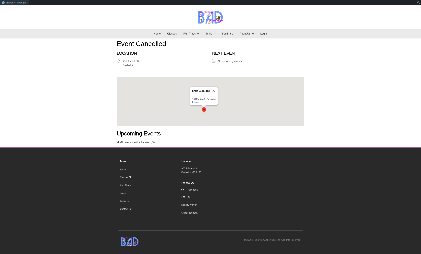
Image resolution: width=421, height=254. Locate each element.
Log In (264, 33)
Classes (172, 33)
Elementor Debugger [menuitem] (16, 2)
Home (157, 33)
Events (195, 102)
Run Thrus (125, 185)
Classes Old (126, 177)
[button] (204, 110)
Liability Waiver (189, 205)
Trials (123, 193)
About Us (125, 201)
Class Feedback (189, 212)
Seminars (227, 33)
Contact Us (125, 209)
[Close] (214, 91)
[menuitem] (418, 2)
